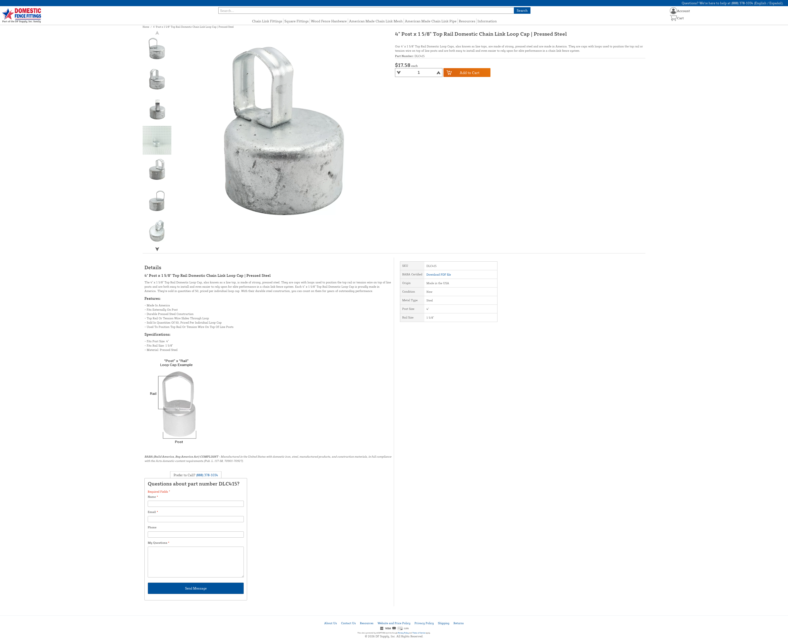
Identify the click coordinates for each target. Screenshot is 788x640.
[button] (157, 249)
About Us (330, 623)
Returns (459, 623)
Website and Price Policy (394, 623)
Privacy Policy (424, 623)
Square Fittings (296, 21)
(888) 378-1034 (206, 475)
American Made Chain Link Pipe (431, 21)
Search (522, 10)
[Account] (673, 10)
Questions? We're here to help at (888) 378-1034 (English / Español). (732, 3)
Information (487, 21)
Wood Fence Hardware (329, 21)
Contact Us (348, 623)
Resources (467, 21)
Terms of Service (418, 633)
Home (146, 26)
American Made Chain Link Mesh (376, 21)
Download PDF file (438, 274)
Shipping (443, 623)
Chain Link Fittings (267, 21)
